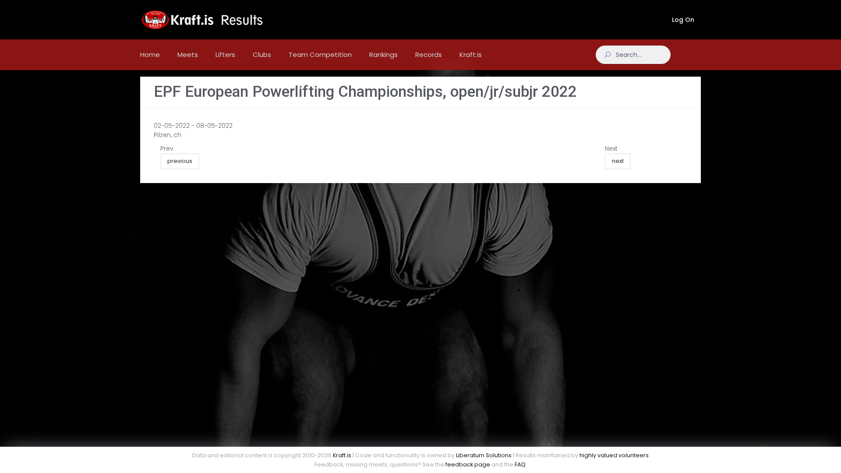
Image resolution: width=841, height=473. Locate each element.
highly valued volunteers (614, 455)
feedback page (467, 464)
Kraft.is (342, 455)
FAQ (520, 464)
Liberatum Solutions (484, 455)
